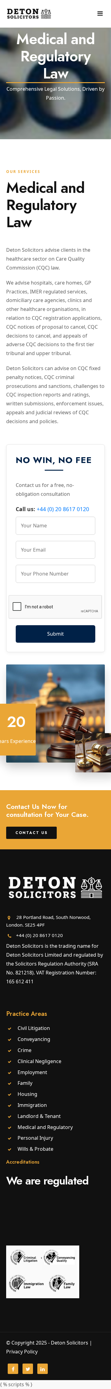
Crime (24, 1050)
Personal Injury (35, 1138)
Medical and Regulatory (45, 1127)
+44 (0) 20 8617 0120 (63, 509)
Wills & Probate (35, 1149)
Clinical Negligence (39, 1061)
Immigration (32, 1105)
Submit (55, 633)
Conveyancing (34, 1039)
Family (25, 1083)
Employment (32, 1072)
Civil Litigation (34, 1028)
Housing (27, 1094)
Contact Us (31, 833)
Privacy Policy (22, 1351)
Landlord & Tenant (39, 1116)
